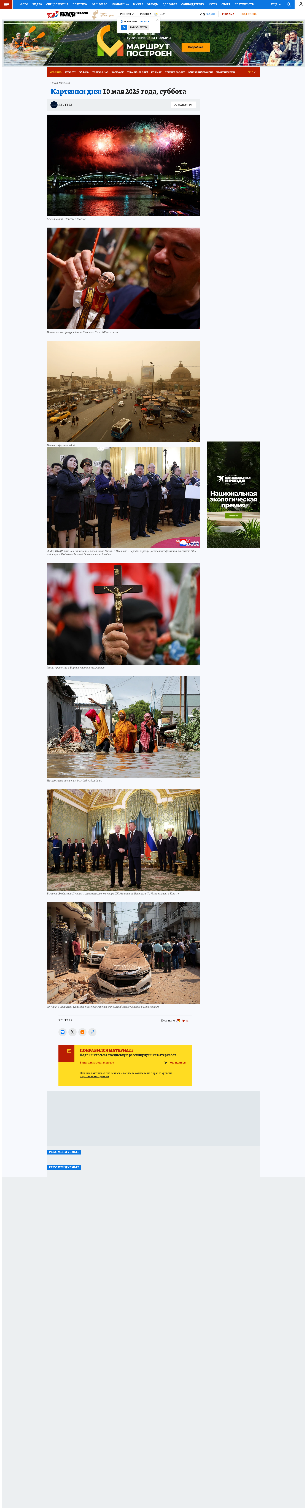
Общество (99, 4)
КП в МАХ (156, 72)
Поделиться (185, 104)
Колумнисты (244, 4)
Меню (6, 4)
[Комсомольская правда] (67, 14)
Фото (24, 4)
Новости (70, 72)
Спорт (225, 4)
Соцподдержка (192, 4)
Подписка (249, 14)
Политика (80, 4)
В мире (138, 4)
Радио (210, 14)
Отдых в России (175, 72)
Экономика (120, 4)
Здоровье (170, 4)
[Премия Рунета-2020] (101, 14)
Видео (37, 4)
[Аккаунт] (301, 4)
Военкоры (118, 72)
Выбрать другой (138, 27)
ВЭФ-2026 (84, 72)
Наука (213, 4)
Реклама (228, 14)
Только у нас (100, 72)
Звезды (152, 4)
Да (124, 27)
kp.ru (185, 1020)
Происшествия (225, 72)
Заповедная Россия (200, 72)
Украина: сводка (137, 72)
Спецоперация (57, 4)
